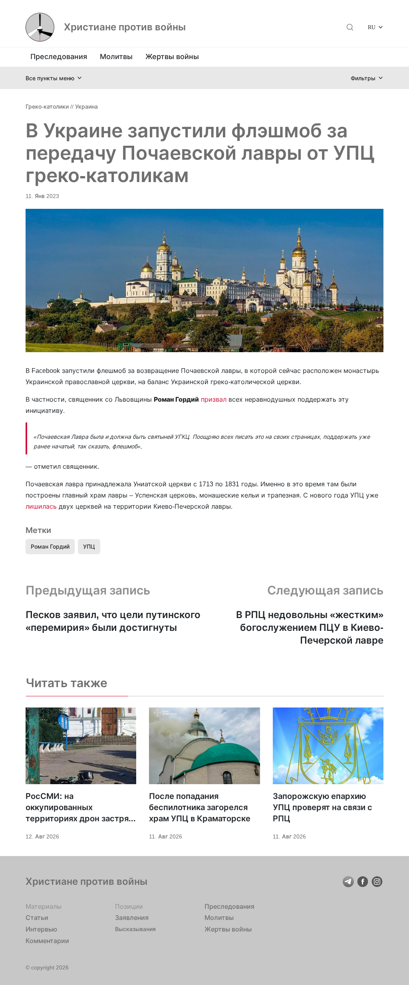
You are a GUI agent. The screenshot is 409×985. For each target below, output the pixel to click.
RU (371, 27)
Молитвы (116, 56)
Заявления (132, 918)
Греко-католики (47, 106)
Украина (86, 106)
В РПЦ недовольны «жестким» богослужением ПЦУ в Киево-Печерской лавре (309, 627)
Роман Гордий (50, 546)
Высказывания (135, 929)
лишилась (41, 506)
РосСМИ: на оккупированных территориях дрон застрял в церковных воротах (79, 807)
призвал (213, 399)
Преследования (58, 56)
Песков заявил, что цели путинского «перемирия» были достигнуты (113, 621)
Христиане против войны (125, 27)
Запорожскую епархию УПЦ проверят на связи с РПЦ (322, 807)
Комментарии (47, 941)
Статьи (37, 918)
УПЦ (89, 546)
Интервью (41, 929)
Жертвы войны (172, 56)
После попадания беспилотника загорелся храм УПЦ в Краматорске (199, 807)
